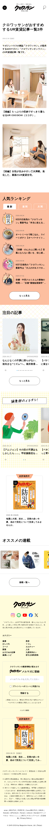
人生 (27, 649)
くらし (28, 644)
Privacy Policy (25, 818)
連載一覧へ (24, 582)
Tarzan (22, 813)
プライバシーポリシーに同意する (26, 686)
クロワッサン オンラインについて (15, 771)
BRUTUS (12, 810)
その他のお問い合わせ (19, 774)
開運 (4, 649)
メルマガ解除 (24, 710)
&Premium (14, 813)
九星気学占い (31, 652)
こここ (18, 816)
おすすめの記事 (9, 652)
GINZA (41, 810)
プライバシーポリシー (32, 700)
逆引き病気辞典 (32, 655)
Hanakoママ (38, 813)
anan (6, 810)
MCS (23, 816)
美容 (27, 641)
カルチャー (30, 647)
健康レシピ (7, 655)
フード (5, 647)
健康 (4, 641)
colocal (29, 813)
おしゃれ (6, 644)
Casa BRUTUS (31, 810)
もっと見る (24, 296)
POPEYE (21, 810)
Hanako (6, 813)
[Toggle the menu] (5, 8)
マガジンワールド (33, 816)
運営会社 (32, 771)
